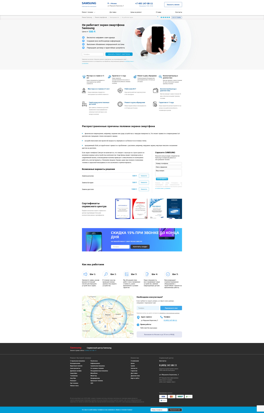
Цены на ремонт (136, 12)
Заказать (144, 176)
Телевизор (74, 375)
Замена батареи (87, 182)
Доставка (113, 12)
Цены (133, 363)
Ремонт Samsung (87, 17)
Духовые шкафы (76, 371)
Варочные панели (76, 366)
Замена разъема (88, 176)
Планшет (73, 380)
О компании (135, 361)
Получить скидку (140, 247)
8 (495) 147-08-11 (170, 320)
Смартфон (73, 373)
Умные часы (74, 385)
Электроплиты (75, 368)
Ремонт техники (87, 12)
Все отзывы (176, 17)
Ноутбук (73, 378)
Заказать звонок (173, 5)
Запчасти (134, 368)
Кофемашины (95, 363)
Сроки (133, 366)
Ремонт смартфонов (101, 17)
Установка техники (97, 368)
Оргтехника (74, 383)
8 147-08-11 (90, 350)
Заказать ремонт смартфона (119, 54)
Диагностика (135, 375)
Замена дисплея (88, 189)
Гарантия (134, 371)
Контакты (178, 12)
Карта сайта (135, 378)
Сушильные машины (98, 366)
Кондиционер (95, 378)
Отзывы (158, 12)
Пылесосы (94, 361)
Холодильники (75, 363)
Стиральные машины (77, 361)
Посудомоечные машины (99, 371)
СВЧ (92, 383)
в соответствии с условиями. (163, 188)
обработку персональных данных (169, 313)
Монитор (94, 375)
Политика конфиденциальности (134, 401)
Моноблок (94, 373)
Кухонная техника (97, 380)
